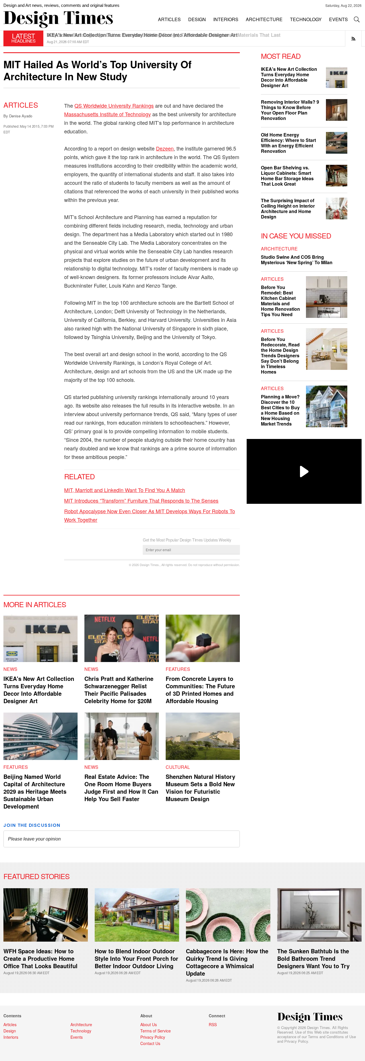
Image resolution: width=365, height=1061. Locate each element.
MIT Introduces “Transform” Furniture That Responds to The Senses (141, 500)
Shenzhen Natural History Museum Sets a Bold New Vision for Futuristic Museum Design (200, 787)
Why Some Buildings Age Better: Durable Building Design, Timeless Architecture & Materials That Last (164, 34)
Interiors (10, 1037)
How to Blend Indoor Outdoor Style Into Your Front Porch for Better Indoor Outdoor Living (136, 958)
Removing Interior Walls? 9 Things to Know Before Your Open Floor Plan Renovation (290, 110)
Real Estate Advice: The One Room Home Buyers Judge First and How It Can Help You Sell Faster (121, 787)
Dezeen (165, 148)
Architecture (279, 248)
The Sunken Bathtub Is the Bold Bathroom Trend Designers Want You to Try (313, 958)
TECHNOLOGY (306, 19)
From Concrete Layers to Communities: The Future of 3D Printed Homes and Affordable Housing (200, 689)
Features (178, 669)
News (10, 669)
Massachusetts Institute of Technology (107, 114)
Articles (20, 104)
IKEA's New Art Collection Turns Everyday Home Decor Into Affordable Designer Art (38, 689)
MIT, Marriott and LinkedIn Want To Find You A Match (124, 490)
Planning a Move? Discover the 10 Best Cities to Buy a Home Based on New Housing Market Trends (280, 410)
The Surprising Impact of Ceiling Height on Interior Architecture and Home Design (288, 208)
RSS (213, 1024)
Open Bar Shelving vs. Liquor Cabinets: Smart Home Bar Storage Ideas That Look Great (287, 175)
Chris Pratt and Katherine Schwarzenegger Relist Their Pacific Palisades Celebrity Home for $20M (118, 689)
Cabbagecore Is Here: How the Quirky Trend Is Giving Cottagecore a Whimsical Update (227, 962)
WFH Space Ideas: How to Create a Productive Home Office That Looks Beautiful (40, 958)
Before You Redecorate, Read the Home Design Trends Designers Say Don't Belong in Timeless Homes (280, 355)
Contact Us (150, 1043)
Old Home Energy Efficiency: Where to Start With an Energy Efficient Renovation (288, 142)
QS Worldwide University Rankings (114, 105)
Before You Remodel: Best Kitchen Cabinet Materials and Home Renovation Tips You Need (280, 301)
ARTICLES (169, 19)
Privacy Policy (296, 1041)
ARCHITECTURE (264, 19)
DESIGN (197, 19)
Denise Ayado (20, 116)
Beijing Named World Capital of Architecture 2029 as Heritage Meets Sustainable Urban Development (34, 791)
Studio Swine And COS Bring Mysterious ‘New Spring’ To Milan (296, 260)
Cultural (178, 767)
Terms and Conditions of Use (332, 1036)
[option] (204, 38)
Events (76, 1037)
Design (9, 1031)
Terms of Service (155, 1031)
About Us (148, 1024)
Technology (80, 1031)
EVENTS (338, 19)
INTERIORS (225, 19)
